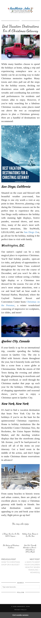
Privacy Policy (20, 609)
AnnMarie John (23, 606)
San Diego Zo (31, 232)
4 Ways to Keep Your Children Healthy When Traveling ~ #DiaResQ (32, 565)
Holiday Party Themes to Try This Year (30, 535)
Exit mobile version (20, 615)
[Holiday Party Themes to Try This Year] (30, 529)
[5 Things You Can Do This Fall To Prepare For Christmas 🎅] (11, 529)
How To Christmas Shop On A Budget (10, 562)
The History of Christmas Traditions (11, 546)
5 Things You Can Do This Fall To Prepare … (10, 535)
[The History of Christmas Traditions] (11, 541)
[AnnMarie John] (20, 10)
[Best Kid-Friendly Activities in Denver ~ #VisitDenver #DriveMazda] (30, 541)
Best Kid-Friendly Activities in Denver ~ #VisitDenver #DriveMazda (30, 548)
